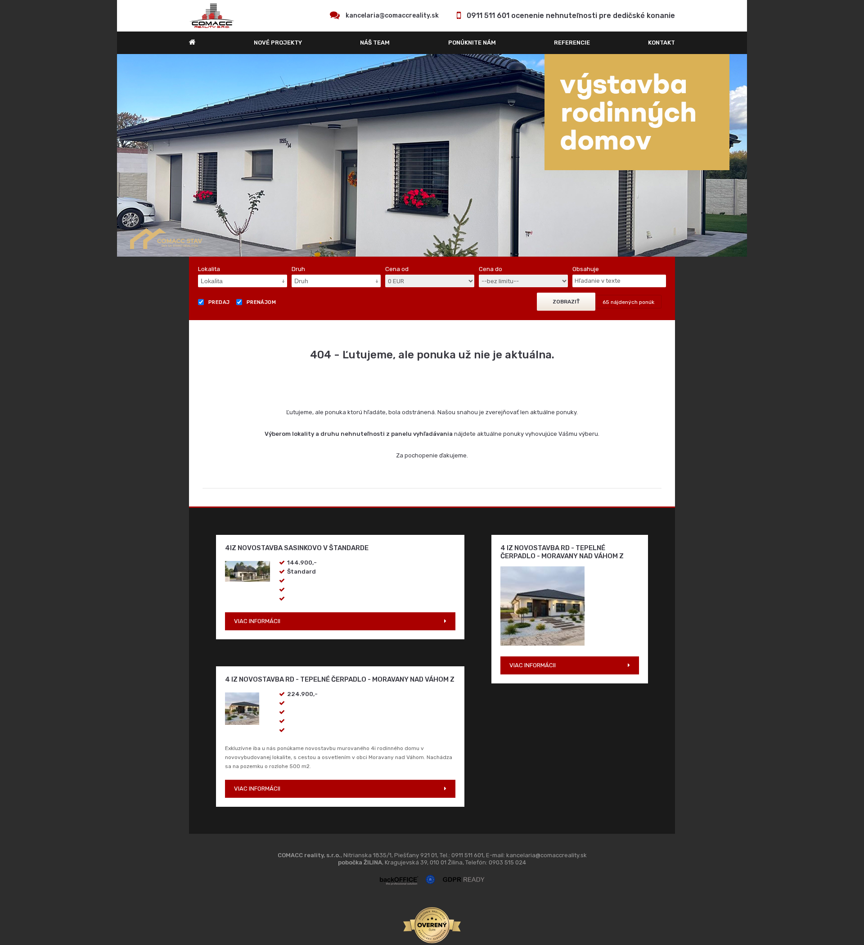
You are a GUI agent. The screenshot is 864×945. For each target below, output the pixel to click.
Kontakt (661, 42)
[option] (432, 155)
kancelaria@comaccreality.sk (392, 15)
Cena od (397, 269)
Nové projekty (278, 42)
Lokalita (209, 269)
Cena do (490, 269)
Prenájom (261, 302)
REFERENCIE (572, 42)
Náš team (375, 42)
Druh (298, 269)
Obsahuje (585, 269)
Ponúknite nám (472, 42)
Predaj (219, 302)
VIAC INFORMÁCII (257, 621)
